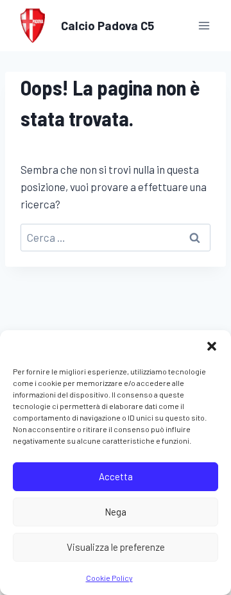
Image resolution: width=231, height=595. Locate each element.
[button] (211, 346)
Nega (115, 511)
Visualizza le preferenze (116, 547)
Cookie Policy (109, 577)
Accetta (116, 476)
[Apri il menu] (204, 25)
